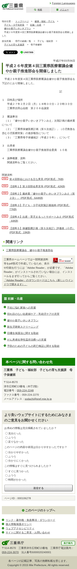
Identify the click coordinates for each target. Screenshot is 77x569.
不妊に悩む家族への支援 (21, 307)
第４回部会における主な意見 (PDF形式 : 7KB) (36, 179)
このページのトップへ (40, 510)
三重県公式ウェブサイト (12, 6)
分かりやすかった (18, 452)
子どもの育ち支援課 (14, 44)
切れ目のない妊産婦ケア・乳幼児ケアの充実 (33, 313)
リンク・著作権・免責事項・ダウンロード (30, 520)
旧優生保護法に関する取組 (22, 333)
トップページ (22, 21)
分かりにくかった (18, 460)
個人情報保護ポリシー (19, 524)
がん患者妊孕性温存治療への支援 (26, 339)
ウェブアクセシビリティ (20, 528)
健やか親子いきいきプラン (17, 28)
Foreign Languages (63, 3)
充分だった (14, 433)
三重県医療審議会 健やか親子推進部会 (29, 250)
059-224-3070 (10, 552)
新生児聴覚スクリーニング (22, 326)
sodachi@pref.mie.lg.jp (38, 398)
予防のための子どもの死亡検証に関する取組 (33, 345)
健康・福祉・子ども (45, 21)
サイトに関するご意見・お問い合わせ (28, 532)
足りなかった (16, 441)
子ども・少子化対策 (14, 25)
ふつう (12, 437)
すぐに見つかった (18, 471)
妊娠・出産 (35, 25)
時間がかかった (17, 479)
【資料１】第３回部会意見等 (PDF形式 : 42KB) (37, 186)
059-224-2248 (25, 390)
